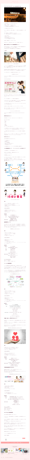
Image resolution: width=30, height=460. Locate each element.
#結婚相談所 (8, 435)
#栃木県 (5, 435)
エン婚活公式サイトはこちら (15, 74)
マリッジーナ (15, 1)
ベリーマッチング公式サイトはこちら (15, 199)
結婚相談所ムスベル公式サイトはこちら (15, 228)
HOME (1, 457)
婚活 (3, 457)
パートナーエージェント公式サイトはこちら (15, 110)
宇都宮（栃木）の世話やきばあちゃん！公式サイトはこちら (15, 327)
